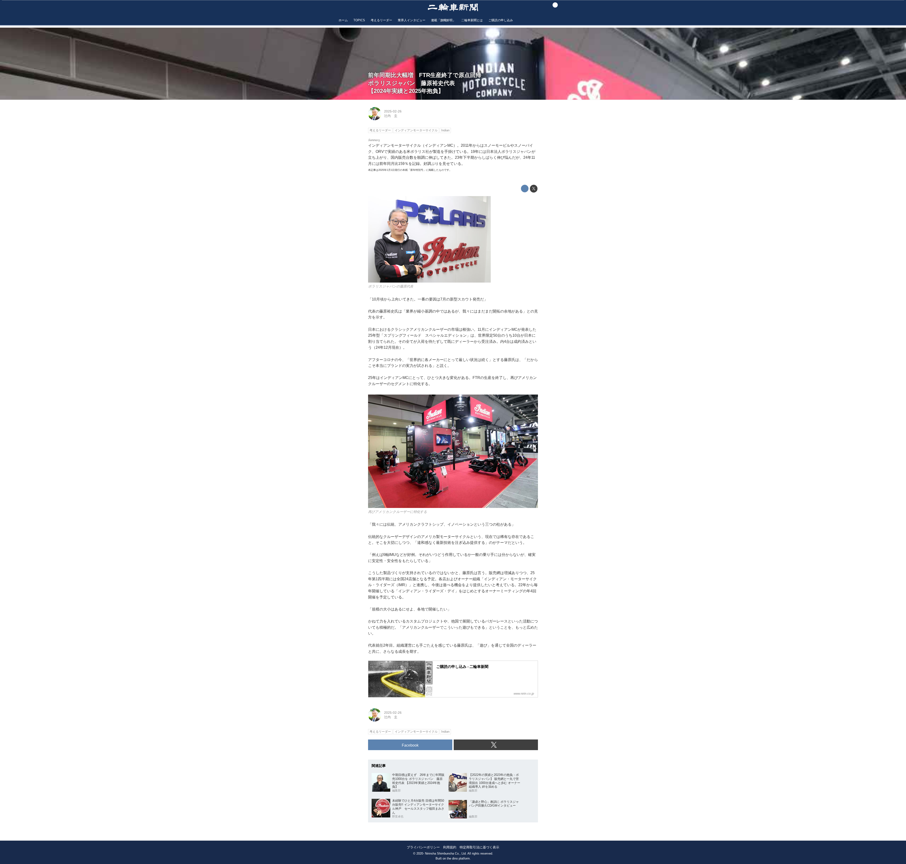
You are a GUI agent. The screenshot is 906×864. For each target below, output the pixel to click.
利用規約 (449, 847)
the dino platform (458, 858)
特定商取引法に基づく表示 (479, 847)
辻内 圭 (390, 116)
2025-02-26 (393, 111)
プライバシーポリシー (423, 847)
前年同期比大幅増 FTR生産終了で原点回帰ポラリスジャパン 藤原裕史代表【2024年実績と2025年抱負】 (424, 83)
